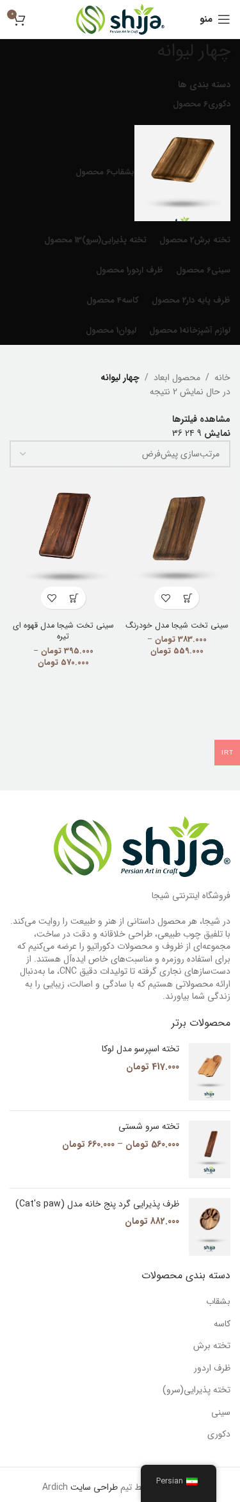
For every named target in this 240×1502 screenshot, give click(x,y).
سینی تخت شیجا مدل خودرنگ (176, 625)
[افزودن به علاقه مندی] (165, 598)
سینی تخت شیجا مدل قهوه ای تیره (63, 631)
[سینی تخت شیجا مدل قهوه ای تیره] (63, 541)
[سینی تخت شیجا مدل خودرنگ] (177, 541)
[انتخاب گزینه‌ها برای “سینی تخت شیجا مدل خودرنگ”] (188, 598)
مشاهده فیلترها (201, 419)
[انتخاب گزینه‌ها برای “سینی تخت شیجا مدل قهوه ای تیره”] (74, 598)
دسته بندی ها (204, 84)
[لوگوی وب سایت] (120, 19)
